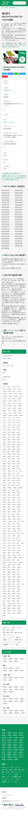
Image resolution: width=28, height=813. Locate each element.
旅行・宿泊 (6, 630)
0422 (4, 473)
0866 (18, 569)
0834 (4, 555)
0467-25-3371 (18, 214)
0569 (4, 509)
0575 (4, 512)
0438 (4, 476)
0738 (14, 526)
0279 (4, 461)
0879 (14, 574)
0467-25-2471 (18, 221)
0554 (18, 500)
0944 (4, 589)
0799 (14, 548)
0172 (18, 418)
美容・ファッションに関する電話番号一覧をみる (14, 341)
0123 (8, 386)
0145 (14, 398)
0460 (4, 478)
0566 (9, 507)
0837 (18, 555)
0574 (18, 509)
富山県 (22, 677)
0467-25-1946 (5, 217)
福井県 (10, 680)
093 (22, 584)
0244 (4, 444)
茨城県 (10, 670)
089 (14, 579)
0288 (4, 466)
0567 (14, 507)
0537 (18, 492)
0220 (13, 432)
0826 (18, 550)
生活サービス (6, 628)
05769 (14, 512)
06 (18, 521)
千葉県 (5, 670)
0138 (15, 394)
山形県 (10, 661)
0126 (4, 389)
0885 (18, 577)
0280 (13, 461)
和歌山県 (11, 692)
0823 (9, 550)
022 (9, 432)
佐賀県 (10, 710)
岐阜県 (16, 687)
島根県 (10, 699)
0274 (4, 459)
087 (18, 572)
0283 (4, 463)
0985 (9, 608)
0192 (18, 427)
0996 (14, 613)
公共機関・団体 (17, 640)
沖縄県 (23, 713)
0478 (9, 483)
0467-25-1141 (5, 219)
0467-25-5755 (18, 238)
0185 (14, 425)
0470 (13, 480)
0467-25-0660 (5, 233)
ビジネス (19, 628)
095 (9, 591)
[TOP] (2, 7)
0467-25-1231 (5, 197)
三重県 (22, 687)
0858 (14, 567)
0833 (18, 553)
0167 (9, 418)
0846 (13, 560)
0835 (9, 555)
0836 (14, 555)
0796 (18, 545)
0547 (9, 497)
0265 (9, 454)
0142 (20, 396)
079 (18, 543)
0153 (9, 403)
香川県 (16, 701)
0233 (13, 437)
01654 (4, 415)
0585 (4, 516)
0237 (9, 439)
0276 (9, 459)
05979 (4, 521)
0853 (9, 565)
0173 (4, 420)
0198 (4, 432)
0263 (18, 451)
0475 (18, 480)
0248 (18, 444)
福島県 (16, 661)
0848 (9, 562)
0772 (4, 541)
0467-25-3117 (5, 221)
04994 (15, 488)
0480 (4, 485)
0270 (18, 456)
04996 (20, 488)
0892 (18, 579)
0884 (14, 577)
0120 (4, 358)
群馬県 (22, 670)
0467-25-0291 (5, 246)
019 (9, 427)
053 (14, 490)
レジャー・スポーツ (8, 637)
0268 (4, 456)
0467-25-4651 (18, 233)
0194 (9, 430)
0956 (14, 594)
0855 (18, 565)
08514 (20, 562)
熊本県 (22, 710)
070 (4, 365)
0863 (8, 569)
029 (14, 466)
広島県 (22, 699)
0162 (4, 410)
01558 (9, 406)
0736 (4, 526)
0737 (9, 526)
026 (4, 451)
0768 (4, 538)
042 (20, 471)
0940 (9, 586)
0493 (13, 485)
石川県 (5, 680)
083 (14, 553)
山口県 (5, 701)
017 (14, 418)
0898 (9, 584)
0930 (4, 586)
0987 (18, 608)
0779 (9, 543)
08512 (15, 562)
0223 (18, 432)
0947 (14, 589)
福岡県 (5, 710)
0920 (18, 584)
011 (4, 386)
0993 (19, 610)
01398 (15, 396)
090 (12, 365)
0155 (4, 406)
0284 (9, 463)
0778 (4, 543)
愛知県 (10, 687)
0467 (4, 480)
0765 (9, 536)
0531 (18, 490)
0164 (9, 413)
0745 (4, 531)
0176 (18, 420)
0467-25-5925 (5, 195)
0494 (18, 485)
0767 (18, 536)
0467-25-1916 (7, 90)
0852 (4, 565)
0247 (14, 444)
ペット (14, 642)
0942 (14, 586)
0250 (8, 447)
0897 (4, 584)
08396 (20, 557)
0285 (14, 463)
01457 (4, 401)
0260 (8, 451)
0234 (18, 437)
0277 (14, 459)
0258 (14, 449)
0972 (8, 601)
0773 (9, 541)
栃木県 (16, 670)
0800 (9, 358)
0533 (9, 492)
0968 (14, 598)
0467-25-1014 (18, 197)
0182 (18, 423)
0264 (4, 454)
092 (14, 584)
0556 (9, 502)
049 (9, 485)
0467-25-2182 (5, 212)
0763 (4, 536)
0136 (9, 391)
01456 (19, 398)
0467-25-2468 (5, 238)
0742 (9, 529)
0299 (9, 471)
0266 (14, 454)
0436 (18, 473)
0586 (9, 516)
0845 (8, 560)
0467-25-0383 (18, 224)
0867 (4, 572)
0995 (9, 613)
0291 (18, 466)
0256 (4, 449)
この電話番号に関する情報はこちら (11, 173)
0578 (4, 514)
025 (4, 447)
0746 (9, 531)
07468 (14, 531)
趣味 (12, 630)
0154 (14, 403)
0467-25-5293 (5, 241)
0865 (13, 569)
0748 (4, 533)
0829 (9, 553)
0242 (14, 442)
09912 (8, 610)
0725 (9, 524)
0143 (4, 398)
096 (9, 596)
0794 (9, 545)
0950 (13, 591)
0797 (4, 548)
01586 (14, 408)
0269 (9, 456)
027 (14, 456)
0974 (18, 601)
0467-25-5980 (18, 226)
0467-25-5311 (5, 226)
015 (20, 401)
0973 (13, 601)
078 (14, 543)
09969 (19, 613)
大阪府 (5, 689)
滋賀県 (22, 689)
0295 (14, 468)
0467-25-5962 (5, 248)
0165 (20, 413)
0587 (14, 516)
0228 (18, 435)
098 (18, 603)
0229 (4, 437)
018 (14, 423)
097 (4, 601)
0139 (20, 394)
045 (18, 476)
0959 (4, 596)
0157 (4, 408)
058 (9, 514)
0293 (4, 468)
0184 (9, 425)
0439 (9, 476)
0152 (4, 403)
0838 (4, 557)
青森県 (10, 659)
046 (22, 476)
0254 (13, 447)
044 (14, 476)
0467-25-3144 (5, 190)
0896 (18, 581)
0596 (14, 519)
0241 (9, 442)
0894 (9, 581)
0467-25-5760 (5, 243)
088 (18, 574)
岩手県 (16, 659)
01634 (19, 410)
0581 (13, 514)
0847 (18, 560)
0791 (4, 545)
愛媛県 (22, 701)
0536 (14, 492)
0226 (14, 435)
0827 (4, 553)
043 (14, 473)
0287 (18, 463)
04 (16, 471)
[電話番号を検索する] (14, 3)
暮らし (20, 642)
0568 (18, 507)
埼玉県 (17, 668)
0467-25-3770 (18, 246)
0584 (18, 514)
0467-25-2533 (18, 243)
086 (4, 569)
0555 (4, 502)
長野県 (10, 677)
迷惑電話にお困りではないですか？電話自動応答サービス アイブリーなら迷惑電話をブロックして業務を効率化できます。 (14, 177)
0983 (19, 606)
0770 (13, 538)
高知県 (5, 703)
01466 (15, 401)
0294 (9, 468)
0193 (4, 430)
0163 (9, 410)
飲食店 (17, 637)
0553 (14, 500)
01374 (4, 394)
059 (18, 516)
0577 (19, 512)
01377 (10, 394)
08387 (9, 557)
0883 (9, 577)
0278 (18, 459)
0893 (4, 581)
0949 (4, 591)
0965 (18, 596)
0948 (18, 589)
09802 (9, 606)
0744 (18, 529)
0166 (4, 418)
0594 (4, 519)
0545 (4, 497)
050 (4, 372)
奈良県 (5, 692)
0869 (14, 572)
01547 (19, 403)
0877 (9, 574)
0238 (14, 439)
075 (14, 533)
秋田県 (5, 661)
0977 (4, 603)
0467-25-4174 (18, 241)
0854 (14, 565)
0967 (9, 598)
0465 (14, 478)
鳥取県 (5, 699)
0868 (9, 572)
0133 (14, 389)
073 (14, 524)
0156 (14, 406)
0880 (4, 577)
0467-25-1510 (18, 190)
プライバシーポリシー (8, 795)
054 (14, 495)
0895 (14, 581)
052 (9, 490)
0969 (18, 598)
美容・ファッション (9, 122)
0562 (9, 504)
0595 (9, 519)
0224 (4, 435)
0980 (4, 606)
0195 (14, 430)
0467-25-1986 (18, 236)
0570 (4, 379)
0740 (4, 529)
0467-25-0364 (18, 200)
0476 (4, 483)
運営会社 (4, 792)
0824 (14, 550)
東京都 (5, 668)
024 (18, 439)
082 (18, 548)
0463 (9, 478)
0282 (18, 461)
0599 (14, 521)
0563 (14, 504)
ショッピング (6, 642)
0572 (9, 509)
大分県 (5, 713)
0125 (18, 386)
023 (9, 437)
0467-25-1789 (5, 202)
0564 (18, 504)
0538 (4, 495)
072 (22, 521)
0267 (18, 454)
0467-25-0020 (18, 231)
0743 (14, 529)
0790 (22, 543)
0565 (4, 507)
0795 (14, 545)
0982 (14, 606)
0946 (9, 589)
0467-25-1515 (18, 207)
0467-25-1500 (18, 219)
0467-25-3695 (5, 207)
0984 (4, 608)
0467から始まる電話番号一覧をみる (11, 268)
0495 (4, 488)
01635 (4, 413)
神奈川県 (11, 668)
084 (4, 560)
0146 (9, 401)
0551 (9, 500)
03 (13, 471)
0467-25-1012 (5, 229)
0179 (9, 423)
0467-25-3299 (18, 193)
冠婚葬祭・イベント (8, 644)
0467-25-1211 (5, 209)
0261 (13, 451)
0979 (14, 603)
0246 (9, 444)
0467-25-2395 (18, 205)
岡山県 (16, 699)
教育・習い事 (18, 632)
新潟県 (16, 677)
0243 (18, 442)
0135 (4, 391)
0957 (18, 594)
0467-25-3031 (5, 214)
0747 (19, 531)
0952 (18, 591)
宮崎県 (10, 713)
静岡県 (5, 687)
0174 (9, 420)
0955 (9, 594)
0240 (4, 442)
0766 (14, 536)
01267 (9, 389)
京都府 (16, 689)
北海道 (5, 659)
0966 (4, 598)
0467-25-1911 (18, 212)
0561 (4, 504)
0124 (13, 386)
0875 (4, 574)
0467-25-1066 (18, 229)
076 (18, 533)
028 (9, 461)
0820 (4, 550)
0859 (18, 567)
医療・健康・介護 (8, 632)
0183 (4, 425)
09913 (14, 610)
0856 (4, 567)
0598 (9, 521)
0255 (18, 447)
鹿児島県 (16, 713)
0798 (9, 548)
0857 (9, 567)
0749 (9, 533)
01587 (19, 408)
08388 (15, 557)
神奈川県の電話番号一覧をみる (10, 323)
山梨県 (5, 677)
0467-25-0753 (18, 195)
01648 (15, 413)
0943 (18, 586)
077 (9, 538)
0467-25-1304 (5, 193)
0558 (18, 502)
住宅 (13, 628)
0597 (18, 519)
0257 (9, 449)
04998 (4, 490)
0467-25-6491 (18, 202)
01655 (10, 415)
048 (18, 483)
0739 (18, 526)
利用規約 (4, 798)
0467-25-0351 (18, 209)
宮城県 (22, 659)
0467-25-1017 (5, 205)
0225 (9, 435)
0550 (4, 500)
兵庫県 (10, 689)
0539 (9, 495)
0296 (18, 468)
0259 (18, 449)
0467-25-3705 (5, 224)
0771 (18, 538)
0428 (9, 473)
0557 (14, 502)
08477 (4, 562)
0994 (4, 613)
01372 (19, 391)
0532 (4, 492)
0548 (14, 497)
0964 (13, 596)
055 (18, 497)
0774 (14, 541)
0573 (14, 509)
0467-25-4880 (5, 231)
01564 (19, 406)
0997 (4, 615)
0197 (18, 430)
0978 (9, 603)
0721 (4, 524)
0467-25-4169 (5, 236)
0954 (4, 594)
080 (8, 365)
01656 (15, 415)
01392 (4, 396)
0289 (9, 466)
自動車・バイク (7, 640)
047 (9, 480)
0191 (13, 427)
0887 (4, 579)
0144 (9, 398)
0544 (18, 495)
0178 (4, 423)
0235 (4, 439)
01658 (21, 415)
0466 (18, 478)
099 (4, 610)
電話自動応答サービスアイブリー (11, 801)
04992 (9, 488)
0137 (14, 391)
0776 (18, 541)
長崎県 (16, 710)
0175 (14, 420)
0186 (18, 425)
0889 (9, 579)
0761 (22, 533)
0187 (4, 427)
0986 (14, 608)
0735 (18, 524)
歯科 (17, 644)
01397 (10, 396)
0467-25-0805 (18, 217)
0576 (9, 512)
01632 (14, 410)
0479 (14, 483)
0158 (9, 408)
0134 (19, 389)
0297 (4, 471)
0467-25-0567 (5, 200)
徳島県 (10, 701)
